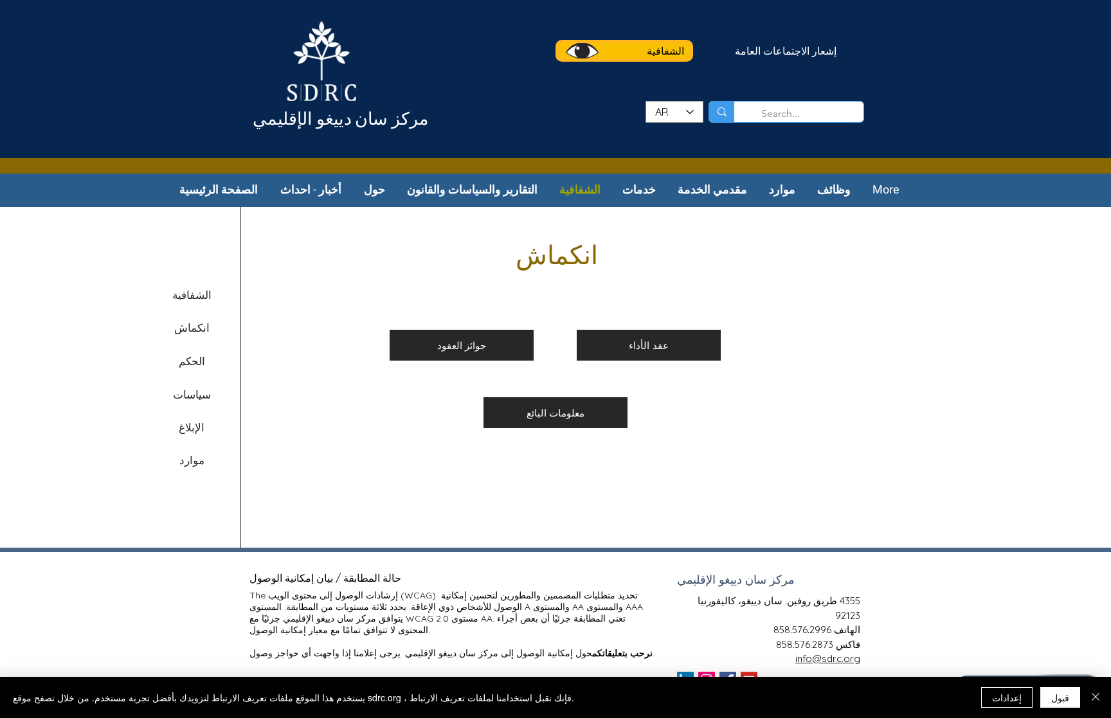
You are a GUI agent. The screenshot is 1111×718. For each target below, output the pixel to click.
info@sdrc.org (827, 658)
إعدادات (1007, 697)
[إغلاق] (1095, 697)
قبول (1060, 697)
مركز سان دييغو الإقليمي (340, 120)
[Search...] (721, 112)
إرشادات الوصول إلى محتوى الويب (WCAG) (352, 595)
